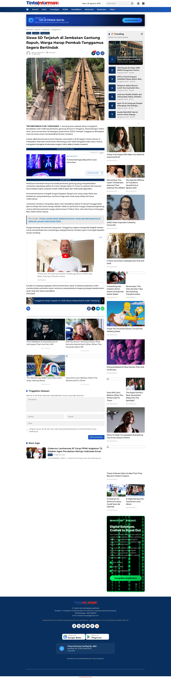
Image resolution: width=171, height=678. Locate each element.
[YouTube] (88, 627)
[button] (132, 3)
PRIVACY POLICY (102, 620)
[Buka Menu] (143, 3)
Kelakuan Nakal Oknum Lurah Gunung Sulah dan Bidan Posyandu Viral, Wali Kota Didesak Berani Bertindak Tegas (128, 87)
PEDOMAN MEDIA (66, 620)
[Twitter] (93, 309)
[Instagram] (83, 627)
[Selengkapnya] (142, 34)
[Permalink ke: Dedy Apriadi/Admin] (29, 53)
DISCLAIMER (79, 620)
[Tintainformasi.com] (42, 3)
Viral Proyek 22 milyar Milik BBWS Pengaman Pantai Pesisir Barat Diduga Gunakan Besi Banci (128, 69)
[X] (79, 627)
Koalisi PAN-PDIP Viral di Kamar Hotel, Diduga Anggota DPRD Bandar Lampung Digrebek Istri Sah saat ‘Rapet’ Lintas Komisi (129, 113)
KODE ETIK (55, 620)
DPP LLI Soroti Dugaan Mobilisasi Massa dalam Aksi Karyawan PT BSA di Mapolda (129, 78)
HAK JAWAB (89, 620)
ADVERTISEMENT (116, 620)
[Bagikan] (102, 53)
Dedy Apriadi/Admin (38, 52)
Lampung (36, 33)
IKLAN (126, 620)
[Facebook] (89, 309)
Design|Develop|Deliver (125, 578)
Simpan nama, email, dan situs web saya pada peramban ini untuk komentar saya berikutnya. (62, 430)
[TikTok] (92, 627)
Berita (29, 33)
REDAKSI (46, 620)
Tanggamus (45, 33)
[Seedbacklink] (97, 626)
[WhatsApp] (102, 309)
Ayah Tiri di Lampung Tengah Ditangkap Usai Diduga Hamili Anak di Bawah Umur (129, 104)
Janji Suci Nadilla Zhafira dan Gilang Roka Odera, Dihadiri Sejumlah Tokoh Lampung (129, 95)
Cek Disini (71, 651)
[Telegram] (98, 309)
